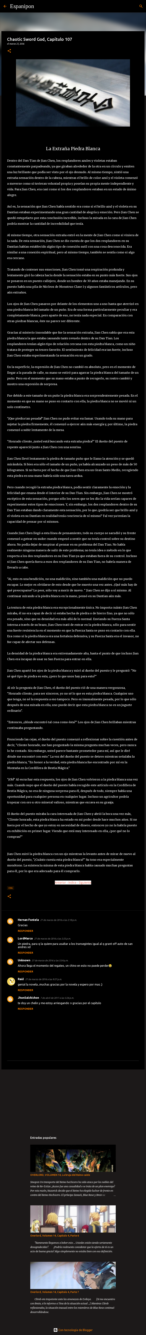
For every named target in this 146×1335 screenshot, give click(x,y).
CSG (11, 888)
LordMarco (25, 938)
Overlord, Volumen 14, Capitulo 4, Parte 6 (54, 1235)
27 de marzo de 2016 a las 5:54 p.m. (50, 960)
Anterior (60, 883)
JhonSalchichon (28, 997)
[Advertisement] (73, 1100)
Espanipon (22, 6)
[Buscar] (39, 6)
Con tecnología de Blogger (75, 1330)
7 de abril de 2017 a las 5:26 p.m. (57, 998)
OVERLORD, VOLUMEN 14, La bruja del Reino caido (60, 1174)
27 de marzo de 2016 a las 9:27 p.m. (43, 979)
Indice (72, 883)
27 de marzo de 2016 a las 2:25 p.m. (52, 938)
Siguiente (85, 883)
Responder (25, 930)
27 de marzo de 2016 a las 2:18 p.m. (58, 920)
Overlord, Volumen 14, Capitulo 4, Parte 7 (54, 1292)
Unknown (24, 960)
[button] (9, 51)
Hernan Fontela (28, 919)
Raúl (21, 979)
